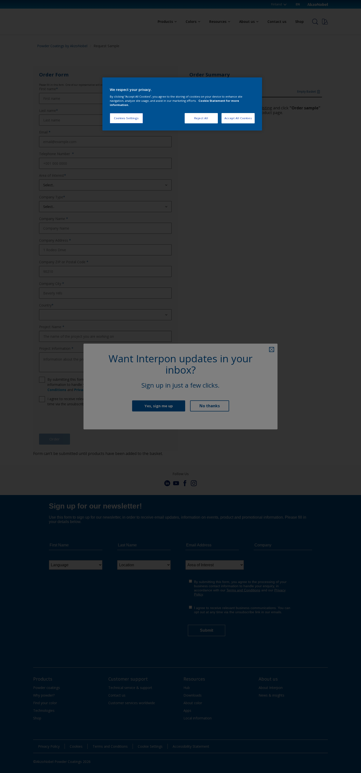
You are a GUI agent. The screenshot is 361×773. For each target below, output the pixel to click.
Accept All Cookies (238, 118)
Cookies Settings (126, 118)
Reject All (201, 118)
